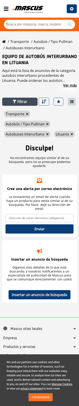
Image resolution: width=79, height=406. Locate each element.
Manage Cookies (62, 384)
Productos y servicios (19, 347)
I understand (40, 397)
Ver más (70, 85)
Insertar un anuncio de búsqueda (39, 294)
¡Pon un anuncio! (72, 8)
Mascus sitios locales (26, 329)
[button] (20, 102)
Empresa (10, 338)
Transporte (19, 41)
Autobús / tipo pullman (53, 41)
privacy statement (32, 388)
